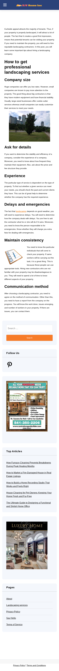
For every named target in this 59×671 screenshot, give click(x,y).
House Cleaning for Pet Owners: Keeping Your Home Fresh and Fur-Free (29, 494)
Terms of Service (14, 624)
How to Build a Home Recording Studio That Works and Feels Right (28, 484)
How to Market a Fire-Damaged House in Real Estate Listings (28, 474)
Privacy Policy (13, 611)
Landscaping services (17, 605)
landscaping (21, 211)
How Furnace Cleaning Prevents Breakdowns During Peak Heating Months (28, 464)
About (9, 599)
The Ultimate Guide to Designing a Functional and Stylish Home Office (28, 504)
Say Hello (11, 618)
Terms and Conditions (36, 665)
